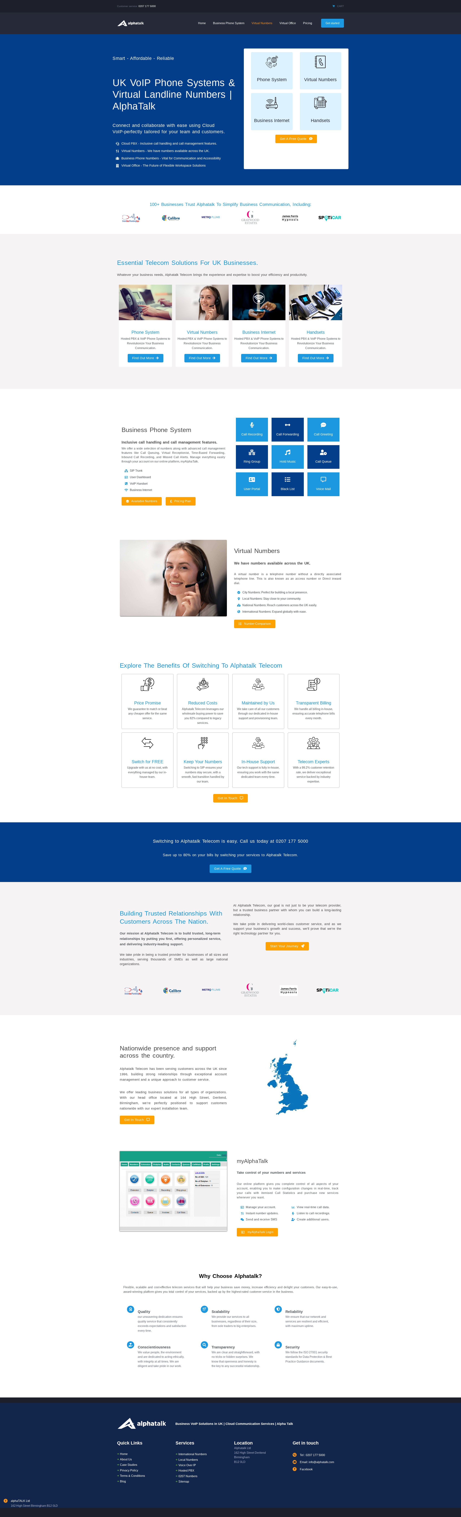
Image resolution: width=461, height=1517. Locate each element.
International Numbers (192, 1454)
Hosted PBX (186, 1470)
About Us (126, 1459)
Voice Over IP (187, 1465)
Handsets (320, 120)
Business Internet (271, 120)
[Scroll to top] (451, 1508)
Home (124, 1454)
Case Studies (128, 1464)
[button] (296, 139)
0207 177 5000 (147, 6)
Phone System (272, 79)
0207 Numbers (187, 1476)
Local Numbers (188, 1459)
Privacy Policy (129, 1470)
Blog (123, 1481)
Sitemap (183, 1481)
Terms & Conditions (132, 1475)
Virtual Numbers (320, 79)
